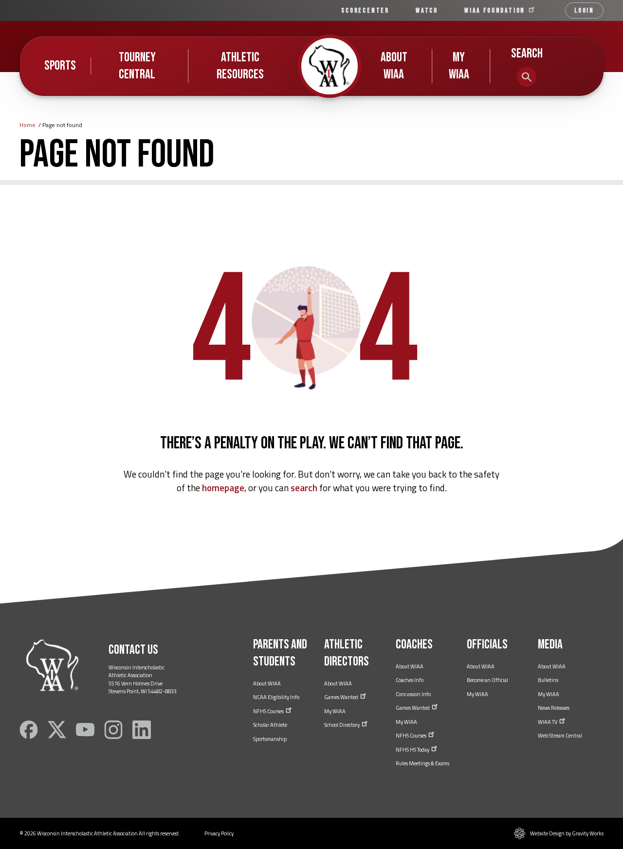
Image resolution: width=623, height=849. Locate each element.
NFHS (269, 711)
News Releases (553, 708)
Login (584, 10)
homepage (223, 487)
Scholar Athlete (270, 725)
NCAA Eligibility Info (276, 697)
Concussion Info (413, 694)
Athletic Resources (240, 66)
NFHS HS (413, 750)
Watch (427, 10)
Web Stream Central (560, 735)
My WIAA (459, 66)
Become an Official (487, 680)
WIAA (496, 10)
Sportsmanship (270, 739)
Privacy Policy (219, 833)
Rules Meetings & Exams (422, 763)
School (342, 725)
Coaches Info (409, 680)
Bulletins (548, 680)
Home (27, 124)
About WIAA (394, 66)
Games (341, 697)
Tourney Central (137, 66)
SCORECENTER (365, 10)
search (304, 487)
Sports (60, 66)
